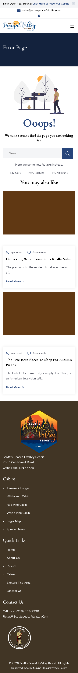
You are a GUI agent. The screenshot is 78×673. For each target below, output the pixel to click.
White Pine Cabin (18, 513)
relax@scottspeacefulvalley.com (42, 10)
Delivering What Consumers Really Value (39, 259)
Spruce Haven (16, 529)
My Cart (15, 173)
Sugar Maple (15, 521)
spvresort (16, 252)
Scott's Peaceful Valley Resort (38, 663)
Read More (13, 281)
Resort (11, 566)
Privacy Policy (58, 668)
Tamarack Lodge (18, 488)
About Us (13, 558)
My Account (36, 173)
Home (11, 550)
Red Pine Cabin (17, 505)
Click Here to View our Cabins (51, 3)
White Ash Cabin (18, 496)
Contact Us (14, 591)
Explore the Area (18, 583)
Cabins (11, 574)
